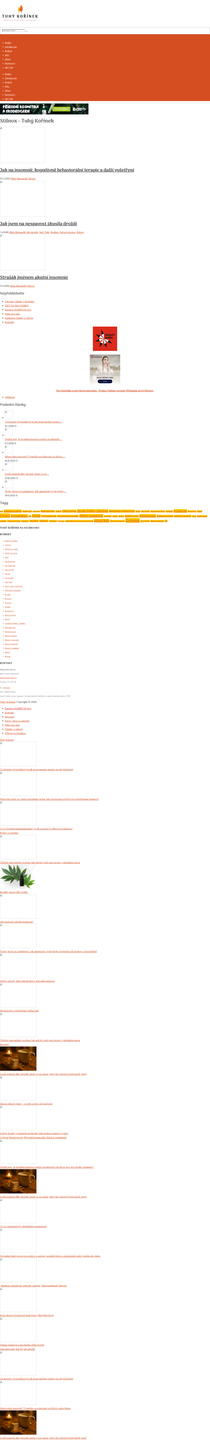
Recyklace (108, 516)
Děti (6, 557)
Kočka (137, 511)
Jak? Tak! (9, 67)
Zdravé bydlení (11, 636)
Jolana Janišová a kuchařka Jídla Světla (22, 1344)
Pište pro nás (12, 313)
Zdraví (8, 59)
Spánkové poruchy (182, 516)
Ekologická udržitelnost (122, 511)
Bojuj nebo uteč (48, 511)
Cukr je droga (69, 511)
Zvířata (7, 656)
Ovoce (5, 515)
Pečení (36, 516)
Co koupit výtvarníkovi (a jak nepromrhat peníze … (33, 421)
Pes (29, 516)
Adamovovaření (13, 511)
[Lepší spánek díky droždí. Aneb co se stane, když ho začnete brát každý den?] (9, 469)
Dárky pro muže (11, 549)
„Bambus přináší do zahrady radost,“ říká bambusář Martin (33, 1285)
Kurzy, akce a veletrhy (14, 586)
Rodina (8, 42)
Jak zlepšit (32, 232)
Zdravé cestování (12, 640)
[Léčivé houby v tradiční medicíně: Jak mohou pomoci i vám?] (18, 1129)
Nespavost (180, 511)
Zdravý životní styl (117, 521)
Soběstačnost (147, 516)
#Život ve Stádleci (15, 733)
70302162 (6, 688)
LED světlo (145, 511)
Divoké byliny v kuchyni (92, 511)
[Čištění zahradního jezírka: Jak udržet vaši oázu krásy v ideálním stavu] (18, 858)
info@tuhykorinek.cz (8, 678)
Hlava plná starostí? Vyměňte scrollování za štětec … (35, 456)
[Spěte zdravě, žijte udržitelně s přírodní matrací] (18, 976)
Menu (3, 36)
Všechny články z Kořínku (19, 301)
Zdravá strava (67, 232)
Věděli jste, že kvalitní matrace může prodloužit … (33, 439)
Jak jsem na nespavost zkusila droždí (38, 224)
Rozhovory (10, 63)
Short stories (10, 615)
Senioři (121, 516)
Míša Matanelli (19, 178)
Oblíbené (10, 397)
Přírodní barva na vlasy (68, 516)
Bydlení (8, 51)
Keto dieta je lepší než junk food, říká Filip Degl (26, 1315)
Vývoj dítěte (61, 521)
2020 (1, 511)
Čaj (165, 521)
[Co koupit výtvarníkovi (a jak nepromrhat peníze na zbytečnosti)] (9, 417)
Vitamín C (43, 521)
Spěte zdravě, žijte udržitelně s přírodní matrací (27, 980)
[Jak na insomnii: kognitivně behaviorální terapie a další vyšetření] (105, 145)
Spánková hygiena (165, 516)
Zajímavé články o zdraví (19, 317)
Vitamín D (53, 521)
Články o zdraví (13, 729)
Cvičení (8, 545)
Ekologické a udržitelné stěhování (19, 1010)
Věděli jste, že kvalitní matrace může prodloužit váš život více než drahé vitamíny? (47, 1167)
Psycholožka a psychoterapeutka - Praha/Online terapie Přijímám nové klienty (105, 390)
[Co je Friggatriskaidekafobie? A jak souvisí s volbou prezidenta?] (18, 824)
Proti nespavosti (49, 516)
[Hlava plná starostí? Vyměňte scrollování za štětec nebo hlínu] (9, 452)
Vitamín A (25, 521)
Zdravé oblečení (11, 644)
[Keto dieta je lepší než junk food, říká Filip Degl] (18, 1311)
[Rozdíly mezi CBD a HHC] (18, 887)
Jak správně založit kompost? (17, 921)
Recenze (8, 599)
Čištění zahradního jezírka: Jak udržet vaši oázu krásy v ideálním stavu (40, 862)
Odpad (199, 511)
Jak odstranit (10, 566)
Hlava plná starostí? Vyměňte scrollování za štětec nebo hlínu (35, 1408)
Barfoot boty (36, 511)
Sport (7, 619)
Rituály (115, 516)
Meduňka (169, 511)
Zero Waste (145, 521)
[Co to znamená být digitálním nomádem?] (18, 1222)
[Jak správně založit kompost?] (18, 917)
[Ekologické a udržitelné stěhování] (18, 1006)
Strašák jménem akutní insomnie (34, 277)
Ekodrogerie (10, 561)
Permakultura (19, 516)
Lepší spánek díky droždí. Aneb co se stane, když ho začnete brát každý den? (43, 1074)
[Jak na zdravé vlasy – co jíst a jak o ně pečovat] (18, 1099)
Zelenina (132, 520)
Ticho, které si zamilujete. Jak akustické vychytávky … (35, 491)
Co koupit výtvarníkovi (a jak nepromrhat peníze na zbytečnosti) (36, 769)
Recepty (8, 603)
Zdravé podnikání (12, 648)
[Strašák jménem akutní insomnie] (105, 253)
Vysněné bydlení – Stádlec (15, 623)
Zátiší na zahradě (157, 521)
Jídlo (7, 55)
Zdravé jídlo (101, 520)
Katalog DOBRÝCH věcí (18, 309)
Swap (194, 516)
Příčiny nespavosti (91, 516)
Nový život (192, 511)
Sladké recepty (132, 516)
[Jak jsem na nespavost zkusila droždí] (105, 199)
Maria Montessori (157, 511)
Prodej (7, 594)
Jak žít (7, 574)
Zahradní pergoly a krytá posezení (79, 521)
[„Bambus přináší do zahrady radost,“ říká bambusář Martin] (18, 1281)
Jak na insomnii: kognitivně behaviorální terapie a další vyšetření (67, 170)
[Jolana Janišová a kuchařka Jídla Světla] (18, 1340)
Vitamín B (34, 521)
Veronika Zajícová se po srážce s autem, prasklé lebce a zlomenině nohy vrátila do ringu (50, 1255)
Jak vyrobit (9, 570)
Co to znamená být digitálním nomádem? (23, 1226)
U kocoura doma (14, 521)
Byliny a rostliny (11, 541)
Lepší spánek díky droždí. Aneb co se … (27, 473)
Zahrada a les (11, 47)
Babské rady (27, 511)
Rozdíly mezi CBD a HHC (14, 892)
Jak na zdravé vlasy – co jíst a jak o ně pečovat (26, 1103)
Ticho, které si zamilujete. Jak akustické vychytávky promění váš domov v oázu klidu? (48, 951)
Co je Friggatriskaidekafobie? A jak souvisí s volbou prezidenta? (36, 828)
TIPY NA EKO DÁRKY (17, 305)
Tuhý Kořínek (7, 701)
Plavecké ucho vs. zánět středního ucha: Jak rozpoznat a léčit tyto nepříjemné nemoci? (49, 799)
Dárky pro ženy (11, 553)
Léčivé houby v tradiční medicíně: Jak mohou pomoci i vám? (34, 1133)
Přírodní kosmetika (12, 590)
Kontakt (9, 322)
